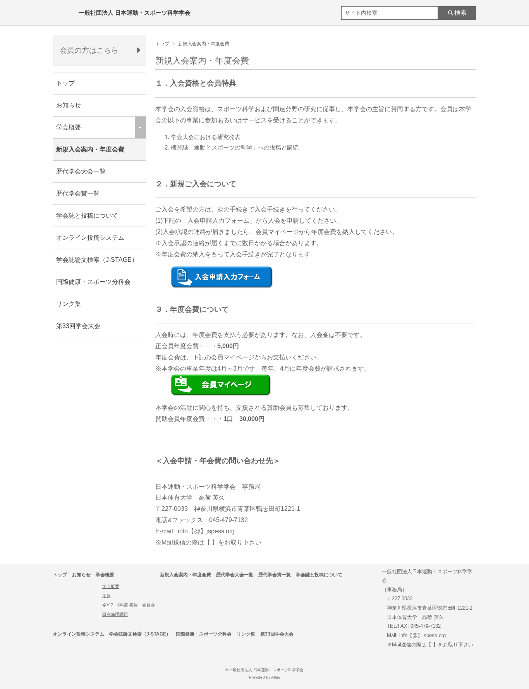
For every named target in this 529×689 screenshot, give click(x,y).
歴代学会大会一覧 (81, 171)
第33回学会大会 (78, 326)
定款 (106, 595)
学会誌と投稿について (87, 215)
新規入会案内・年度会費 (90, 149)
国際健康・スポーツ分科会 (93, 281)
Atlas (275, 677)
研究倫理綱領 (115, 614)
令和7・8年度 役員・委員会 (128, 605)
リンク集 (68, 304)
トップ (65, 83)
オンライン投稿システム (90, 237)
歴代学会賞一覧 (78, 193)
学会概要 (110, 586)
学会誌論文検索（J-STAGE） (97, 259)
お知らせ (68, 105)
